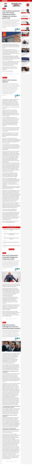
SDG (13, 318)
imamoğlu (7, 461)
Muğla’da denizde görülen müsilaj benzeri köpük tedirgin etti (11, 238)
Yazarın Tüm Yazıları (11, 249)
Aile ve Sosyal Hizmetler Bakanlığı (8, 73)
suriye (16, 318)
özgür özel (11, 461)
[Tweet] (15, 29)
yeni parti (15, 461)
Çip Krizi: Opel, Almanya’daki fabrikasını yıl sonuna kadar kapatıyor (11, 234)
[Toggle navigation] (29, 1)
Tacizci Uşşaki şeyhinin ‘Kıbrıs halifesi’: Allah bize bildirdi (11, 245)
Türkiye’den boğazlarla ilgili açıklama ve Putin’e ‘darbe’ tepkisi (11, 230)
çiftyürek (7, 318)
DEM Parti (10, 318)
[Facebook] (17, 29)
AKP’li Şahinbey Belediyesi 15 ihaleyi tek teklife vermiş (11, 242)
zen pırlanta (17, 73)
